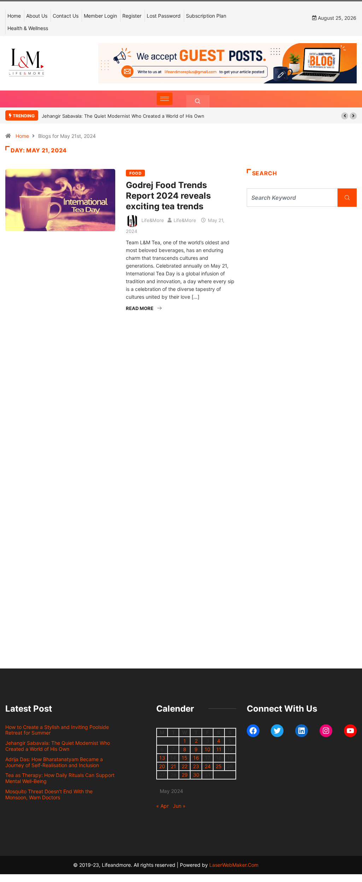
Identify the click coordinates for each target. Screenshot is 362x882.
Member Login (100, 16)
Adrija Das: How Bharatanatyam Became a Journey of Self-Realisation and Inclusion (54, 762)
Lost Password (164, 16)
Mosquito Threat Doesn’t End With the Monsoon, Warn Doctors (49, 794)
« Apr (162, 806)
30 (196, 775)
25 (219, 766)
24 (208, 766)
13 (162, 758)
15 (184, 758)
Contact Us (65, 16)
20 (162, 766)
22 (184, 766)
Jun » (179, 806)
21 (173, 766)
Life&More (152, 220)
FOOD (135, 173)
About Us (36, 16)
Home (14, 16)
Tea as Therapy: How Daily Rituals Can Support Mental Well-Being (60, 778)
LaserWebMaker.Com (233, 865)
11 (218, 749)
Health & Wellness (27, 28)
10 (207, 749)
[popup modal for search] (197, 101)
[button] (344, 115)
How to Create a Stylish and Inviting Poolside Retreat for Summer (57, 730)
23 (196, 766)
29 (185, 775)
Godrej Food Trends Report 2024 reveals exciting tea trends (168, 195)
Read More (139, 308)
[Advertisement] (302, 272)
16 (196, 758)
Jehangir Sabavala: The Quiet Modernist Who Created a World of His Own (123, 116)
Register (131, 16)
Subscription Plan (206, 16)
